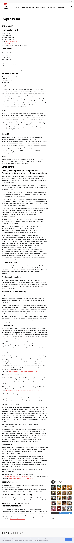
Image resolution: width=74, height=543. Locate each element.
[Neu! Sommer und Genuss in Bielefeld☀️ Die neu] (53, 503)
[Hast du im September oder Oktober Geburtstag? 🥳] (59, 498)
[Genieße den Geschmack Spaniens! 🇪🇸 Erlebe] (59, 493)
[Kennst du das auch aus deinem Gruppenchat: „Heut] (69, 493)
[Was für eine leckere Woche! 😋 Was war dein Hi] (53, 493)
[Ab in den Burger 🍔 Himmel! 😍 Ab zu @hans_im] (64, 487)
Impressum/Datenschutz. (17, 519)
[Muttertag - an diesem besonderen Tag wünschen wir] (64, 508)
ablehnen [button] (60, 539)
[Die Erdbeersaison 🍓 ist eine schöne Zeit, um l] (59, 508)
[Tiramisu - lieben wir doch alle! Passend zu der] (64, 503)
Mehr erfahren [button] (45, 540)
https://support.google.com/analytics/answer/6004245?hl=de (24, 390)
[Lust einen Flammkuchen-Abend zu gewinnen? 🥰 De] (69, 498)
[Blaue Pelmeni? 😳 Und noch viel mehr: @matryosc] (64, 493)
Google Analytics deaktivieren (16, 383)
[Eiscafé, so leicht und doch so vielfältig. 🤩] (69, 503)
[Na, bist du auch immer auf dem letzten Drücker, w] (53, 498)
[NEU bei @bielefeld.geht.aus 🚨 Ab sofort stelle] (64, 498)
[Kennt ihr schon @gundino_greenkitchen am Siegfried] (53, 508)
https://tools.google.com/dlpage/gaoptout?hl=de (23, 371)
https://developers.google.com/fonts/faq (17, 476)
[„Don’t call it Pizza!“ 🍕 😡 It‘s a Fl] (69, 487)
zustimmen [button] (68, 539)
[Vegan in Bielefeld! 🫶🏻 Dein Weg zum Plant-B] (59, 487)
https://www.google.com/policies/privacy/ (21, 478)
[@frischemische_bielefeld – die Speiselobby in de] (69, 508)
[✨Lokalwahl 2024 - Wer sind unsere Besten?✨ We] (53, 487)
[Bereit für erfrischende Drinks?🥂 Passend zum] (59, 503)
